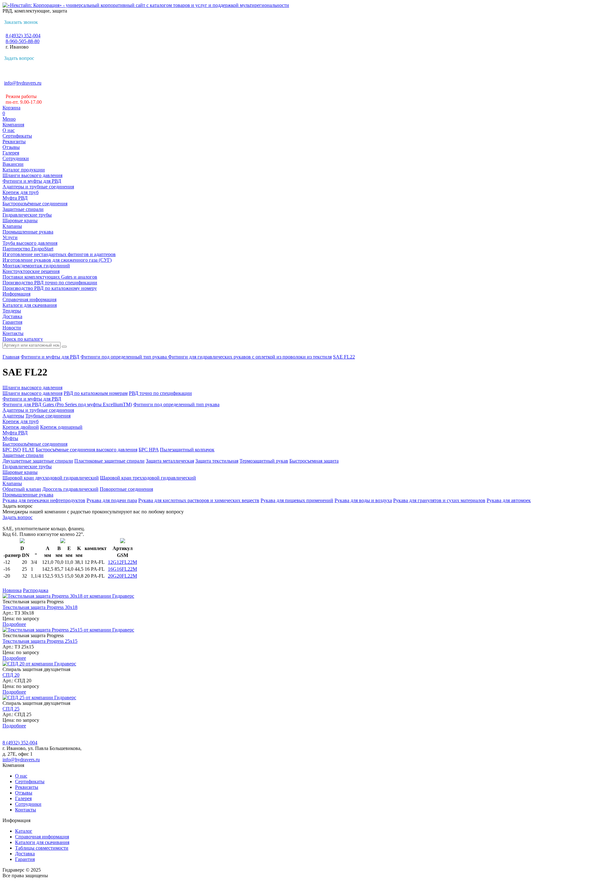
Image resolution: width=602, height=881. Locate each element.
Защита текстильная (216, 461)
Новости (12, 327)
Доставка (12, 316)
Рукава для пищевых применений (297, 500)
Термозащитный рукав (264, 461)
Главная (11, 356)
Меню (9, 119)
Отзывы (11, 147)
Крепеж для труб (21, 192)
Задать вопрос (19, 58)
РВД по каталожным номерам (96, 393)
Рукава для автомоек (509, 500)
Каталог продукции (24, 169)
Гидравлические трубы (27, 215)
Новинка (12, 590)
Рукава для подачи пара (112, 500)
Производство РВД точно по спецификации (50, 282)
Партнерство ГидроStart (28, 248)
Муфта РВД (15, 198)
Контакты (13, 333)
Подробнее (14, 624)
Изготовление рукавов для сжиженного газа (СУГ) (57, 260)
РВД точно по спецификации (160, 393)
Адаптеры (13, 415)
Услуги (10, 237)
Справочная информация (29, 299)
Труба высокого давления (30, 243)
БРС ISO (12, 449)
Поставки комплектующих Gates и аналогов (50, 277)
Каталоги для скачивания (30, 305)
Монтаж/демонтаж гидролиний (36, 265)
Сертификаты (17, 136)
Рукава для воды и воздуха (363, 500)
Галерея (11, 152)
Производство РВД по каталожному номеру (50, 288)
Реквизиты (14, 141)
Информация (16, 293)
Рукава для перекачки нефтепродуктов (44, 500)
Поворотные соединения (126, 489)
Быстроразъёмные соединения (35, 203)
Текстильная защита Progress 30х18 (40, 607)
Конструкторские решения (31, 271)
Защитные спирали (23, 209)
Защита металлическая (170, 461)
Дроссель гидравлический (70, 489)
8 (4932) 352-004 (23, 35)
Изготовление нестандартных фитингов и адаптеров (59, 254)
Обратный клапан (22, 489)
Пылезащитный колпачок (187, 449)
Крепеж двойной (21, 427)
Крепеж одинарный (61, 427)
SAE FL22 (344, 356)
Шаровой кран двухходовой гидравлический (51, 477)
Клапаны (12, 226)
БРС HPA (149, 449)
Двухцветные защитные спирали (38, 461)
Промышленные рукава (28, 231)
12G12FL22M (122, 562)
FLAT (28, 449)
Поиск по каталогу (23, 339)
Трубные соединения (48, 415)
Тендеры (12, 310)
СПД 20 (11, 675)
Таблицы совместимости (41, 848)
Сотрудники (16, 158)
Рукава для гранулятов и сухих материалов (439, 500)
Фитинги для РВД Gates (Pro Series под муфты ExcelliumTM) (67, 404)
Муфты (10, 438)
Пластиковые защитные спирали (109, 461)
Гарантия (12, 322)
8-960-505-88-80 (23, 41)
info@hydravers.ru (22, 83)
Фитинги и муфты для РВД (32, 181)
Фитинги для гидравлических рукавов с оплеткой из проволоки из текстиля (250, 356)
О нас (9, 130)
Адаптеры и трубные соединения (38, 186)
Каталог (23, 831)
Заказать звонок (21, 22)
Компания (13, 124)
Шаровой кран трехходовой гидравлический (148, 477)
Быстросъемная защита (314, 461)
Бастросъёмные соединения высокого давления (86, 449)
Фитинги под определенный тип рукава (124, 356)
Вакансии (13, 164)
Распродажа (35, 590)
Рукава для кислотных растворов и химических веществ (198, 500)
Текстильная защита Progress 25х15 (40, 641)
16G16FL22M (122, 569)
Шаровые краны (20, 220)
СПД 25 (11, 708)
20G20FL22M (122, 576)
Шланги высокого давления (32, 175)
